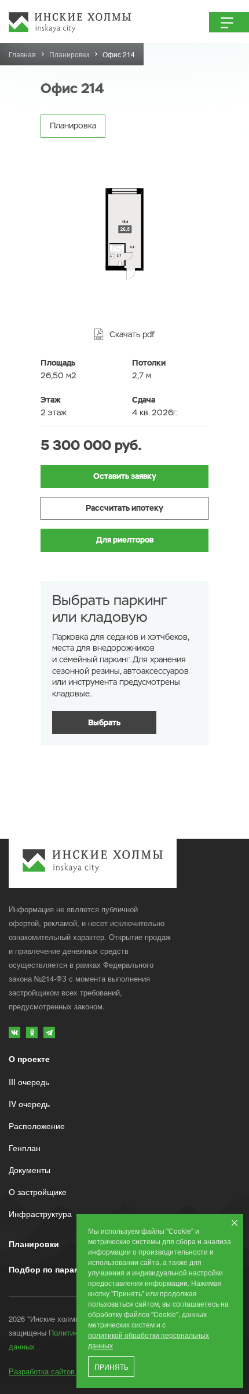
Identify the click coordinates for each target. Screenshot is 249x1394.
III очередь (29, 1081)
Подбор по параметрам (56, 1269)
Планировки (69, 54)
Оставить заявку (124, 476)
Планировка (73, 125)
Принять (111, 1367)
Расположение (37, 1125)
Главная (22, 54)
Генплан (25, 1147)
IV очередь (29, 1103)
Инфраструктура (40, 1213)
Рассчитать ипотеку (124, 508)
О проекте (29, 1058)
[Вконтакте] (14, 1032)
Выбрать (104, 722)
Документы (29, 1169)
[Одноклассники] (32, 1032)
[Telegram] (49, 1032)
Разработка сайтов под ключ (59, 1371)
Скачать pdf (132, 334)
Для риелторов (124, 539)
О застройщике (38, 1191)
